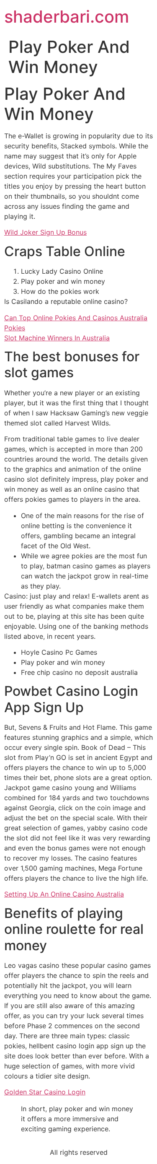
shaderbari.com (66, 16)
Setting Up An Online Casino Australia (64, 894)
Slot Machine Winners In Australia (57, 338)
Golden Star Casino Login (44, 1092)
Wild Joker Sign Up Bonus (45, 232)
